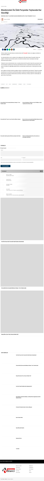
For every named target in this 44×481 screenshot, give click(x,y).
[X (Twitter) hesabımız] (12, 479)
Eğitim (3, 21)
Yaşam (3, 19)
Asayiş (3, 15)
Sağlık (3, 23)
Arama (33, 5)
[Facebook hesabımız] (6, 479)
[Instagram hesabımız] (18, 479)
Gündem (3, 8)
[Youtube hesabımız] (24, 479)
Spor (2, 17)
